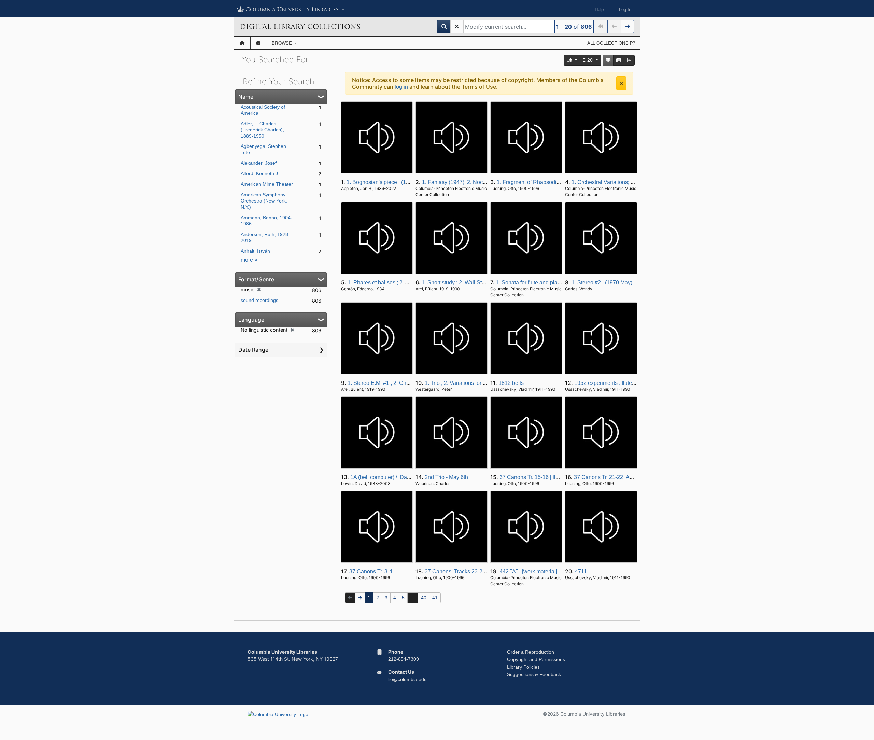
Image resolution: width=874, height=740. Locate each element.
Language (251, 319)
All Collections (608, 43)
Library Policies (523, 667)
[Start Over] (456, 26)
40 (423, 597)
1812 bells (511, 383)
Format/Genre (256, 279)
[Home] (242, 43)
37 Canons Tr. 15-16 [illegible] (535, 477)
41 (435, 597)
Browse (282, 43)
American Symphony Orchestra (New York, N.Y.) (264, 201)
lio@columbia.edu (407, 679)
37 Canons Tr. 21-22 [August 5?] (613, 477)
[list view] (618, 60)
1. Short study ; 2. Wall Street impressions (472, 282)
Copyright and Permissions (536, 659)
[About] (258, 43)
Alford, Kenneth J (259, 173)
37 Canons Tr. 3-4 (370, 571)
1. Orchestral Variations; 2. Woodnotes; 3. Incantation (635, 182)
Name (245, 96)
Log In (625, 9)
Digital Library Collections (300, 27)
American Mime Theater (267, 184)
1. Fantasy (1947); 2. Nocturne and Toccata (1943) (482, 182)
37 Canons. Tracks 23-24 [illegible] (467, 571)
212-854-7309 (403, 659)
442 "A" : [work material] (528, 571)
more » (249, 260)
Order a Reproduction (530, 652)
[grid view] (608, 60)
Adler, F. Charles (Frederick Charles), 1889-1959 (262, 130)
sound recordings (259, 300)
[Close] (621, 83)
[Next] (627, 26)
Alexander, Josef (259, 163)
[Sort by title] (572, 60)
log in (401, 87)
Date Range (253, 349)
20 (590, 60)
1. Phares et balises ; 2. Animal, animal (394, 282)
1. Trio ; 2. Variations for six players (467, 383)
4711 (581, 571)
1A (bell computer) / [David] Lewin (391, 477)
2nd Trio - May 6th (446, 477)
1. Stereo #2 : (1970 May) (602, 282)
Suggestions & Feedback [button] (534, 674)
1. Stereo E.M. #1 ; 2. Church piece (390, 383)
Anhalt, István (255, 251)
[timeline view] (629, 60)
